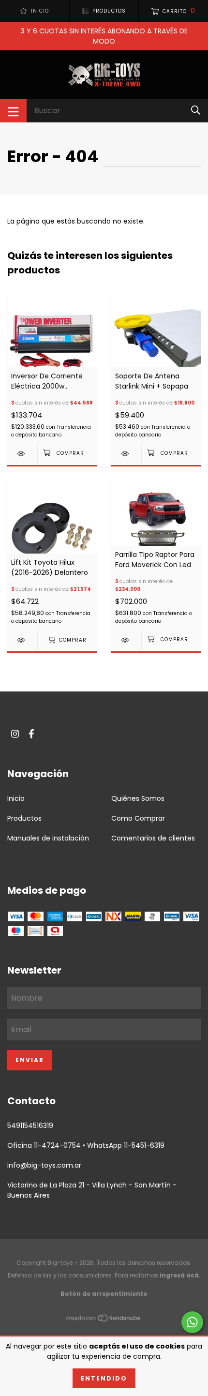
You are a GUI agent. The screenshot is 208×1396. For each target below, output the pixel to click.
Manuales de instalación (48, 838)
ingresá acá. (180, 1275)
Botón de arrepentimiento (104, 1294)
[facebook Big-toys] (31, 734)
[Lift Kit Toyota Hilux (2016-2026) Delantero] (22, 640)
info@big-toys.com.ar (44, 1165)
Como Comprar (138, 818)
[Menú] (13, 110)
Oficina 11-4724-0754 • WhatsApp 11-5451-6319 (85, 1145)
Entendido (104, 1378)
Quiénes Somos (137, 798)
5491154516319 (30, 1125)
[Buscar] (195, 111)
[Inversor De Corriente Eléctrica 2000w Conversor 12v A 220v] (22, 454)
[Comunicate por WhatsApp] (192, 1322)
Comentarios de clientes (153, 838)
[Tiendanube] (104, 1320)
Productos (24, 818)
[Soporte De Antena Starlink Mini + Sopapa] (126, 454)
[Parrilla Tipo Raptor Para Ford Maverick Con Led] (126, 640)
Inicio (16, 798)
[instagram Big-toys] (15, 734)
